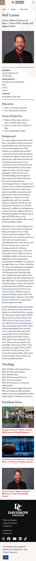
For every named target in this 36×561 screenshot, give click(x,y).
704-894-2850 (7, 76)
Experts (4, 87)
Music (4, 85)
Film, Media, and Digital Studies (13, 82)
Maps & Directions (10, 523)
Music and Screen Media (16, 342)
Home (4, 9)
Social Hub (8, 530)
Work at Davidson (10, 520)
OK (6, 557)
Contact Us (8, 526)
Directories (8, 533)
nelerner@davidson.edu (10, 73)
